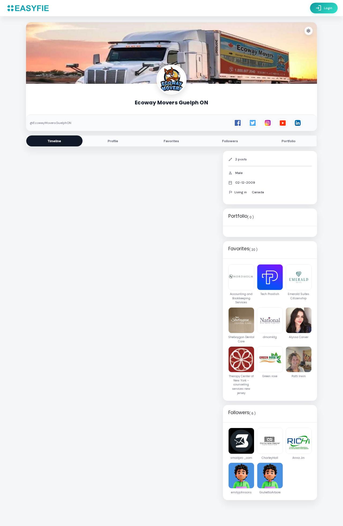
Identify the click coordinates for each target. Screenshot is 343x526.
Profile (113, 141)
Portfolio (289, 141)
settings (308, 30)
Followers (230, 141)
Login (323, 8)
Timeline (54, 141)
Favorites (171, 141)
